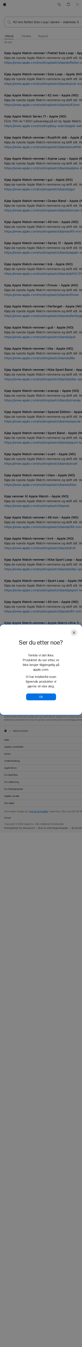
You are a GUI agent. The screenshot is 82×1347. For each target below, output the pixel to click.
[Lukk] (74, 632)
